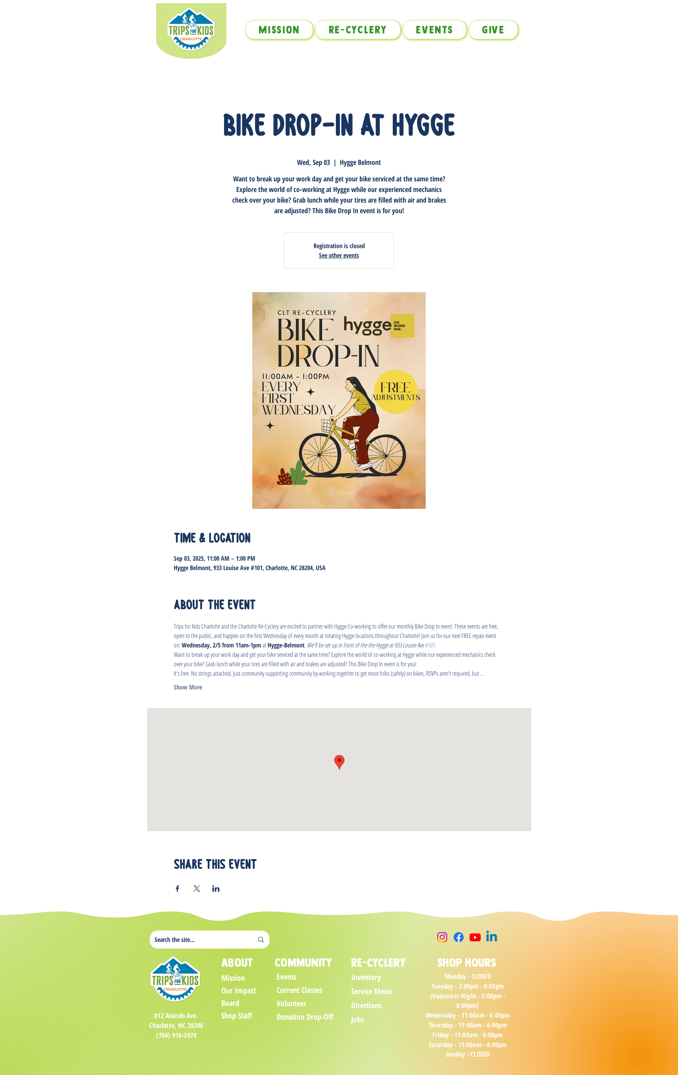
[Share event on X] (196, 888)
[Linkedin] (491, 937)
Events (286, 976)
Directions (366, 1005)
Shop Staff (236, 1015)
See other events (339, 255)
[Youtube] (475, 937)
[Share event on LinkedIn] (216, 888)
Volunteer (291, 1003)
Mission (233, 978)
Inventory (366, 977)
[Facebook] (458, 937)
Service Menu (371, 991)
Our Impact (238, 990)
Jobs (357, 1019)
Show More (188, 687)
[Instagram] (442, 937)
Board (230, 1003)
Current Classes (299, 990)
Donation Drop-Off (304, 1016)
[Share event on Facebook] (177, 888)
